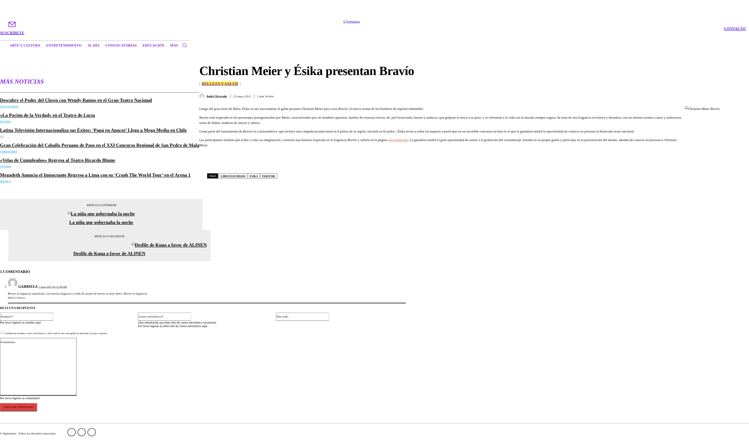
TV (2, 136)
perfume (268, 176)
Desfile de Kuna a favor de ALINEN (109, 253)
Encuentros (9, 106)
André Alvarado (216, 96)
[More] (736, 95)
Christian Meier (233, 176)
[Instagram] (82, 432)
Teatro (5, 121)
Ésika (254, 176)
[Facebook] (680, 95)
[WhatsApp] (722, 95)
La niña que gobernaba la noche (101, 222)
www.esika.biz (398, 140)
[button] (184, 45)
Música (5, 181)
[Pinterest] (708, 95)
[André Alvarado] (202, 96)
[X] (694, 95)
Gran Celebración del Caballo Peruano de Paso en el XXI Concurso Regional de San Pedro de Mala (99, 145)
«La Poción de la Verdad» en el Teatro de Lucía (47, 115)
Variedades (8, 151)
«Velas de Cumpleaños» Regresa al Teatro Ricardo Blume (57, 160)
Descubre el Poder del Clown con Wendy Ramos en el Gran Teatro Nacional (76, 100)
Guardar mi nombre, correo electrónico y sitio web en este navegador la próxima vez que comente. (56, 333)
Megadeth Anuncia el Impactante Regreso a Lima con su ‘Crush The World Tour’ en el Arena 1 (95, 174)
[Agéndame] (374, 28)
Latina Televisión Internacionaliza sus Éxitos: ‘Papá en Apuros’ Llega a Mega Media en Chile (93, 130)
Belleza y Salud (220, 84)
